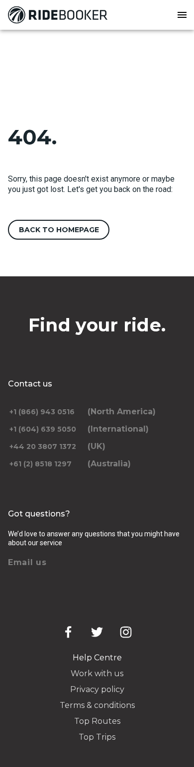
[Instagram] (126, 632)
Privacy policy (97, 689)
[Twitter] (97, 632)
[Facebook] (68, 632)
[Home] (59, 15)
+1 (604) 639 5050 (42, 429)
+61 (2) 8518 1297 (40, 463)
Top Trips (97, 737)
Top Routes (97, 721)
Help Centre (97, 657)
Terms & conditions (97, 705)
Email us (27, 562)
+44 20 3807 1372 (42, 446)
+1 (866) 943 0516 (42, 411)
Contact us (30, 383)
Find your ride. (97, 325)
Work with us (97, 673)
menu (182, 15)
